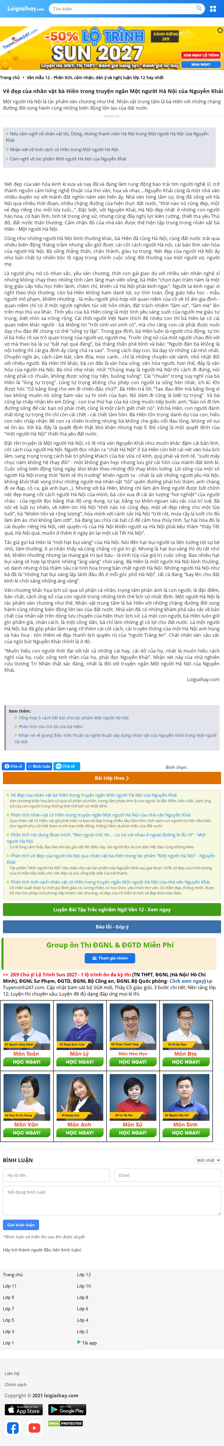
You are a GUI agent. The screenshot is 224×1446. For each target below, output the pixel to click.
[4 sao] (212, 766)
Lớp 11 (10, 1286)
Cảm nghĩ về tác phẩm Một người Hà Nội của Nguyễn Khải (67, 159)
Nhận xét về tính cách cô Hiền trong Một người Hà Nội (63, 149)
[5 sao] (219, 766)
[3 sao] (205, 766)
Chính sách (16, 1384)
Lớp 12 (84, 1274)
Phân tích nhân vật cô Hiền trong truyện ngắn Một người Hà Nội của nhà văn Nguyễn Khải (101, 815)
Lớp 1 (8, 1343)
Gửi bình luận (21, 1225)
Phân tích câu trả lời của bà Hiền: (51, 726)
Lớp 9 (8, 1297)
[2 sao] (198, 766)
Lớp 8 (82, 1297)
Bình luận (41, 766)
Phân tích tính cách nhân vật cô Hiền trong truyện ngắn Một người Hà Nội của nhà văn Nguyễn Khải (110, 882)
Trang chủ (13, 1274)
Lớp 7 (8, 1309)
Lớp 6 (82, 1309)
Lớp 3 (8, 1331)
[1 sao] (191, 766)
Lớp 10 (84, 1286)
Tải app (89, 1343)
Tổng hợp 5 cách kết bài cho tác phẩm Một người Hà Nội (73, 718)
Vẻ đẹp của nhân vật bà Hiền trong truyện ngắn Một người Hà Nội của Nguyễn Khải (94, 795)
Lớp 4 (82, 1320)
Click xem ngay (186, 981)
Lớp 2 (82, 1331)
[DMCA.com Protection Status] (65, 1428)
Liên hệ (12, 1373)
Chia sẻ (15, 766)
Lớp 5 (8, 1320)
